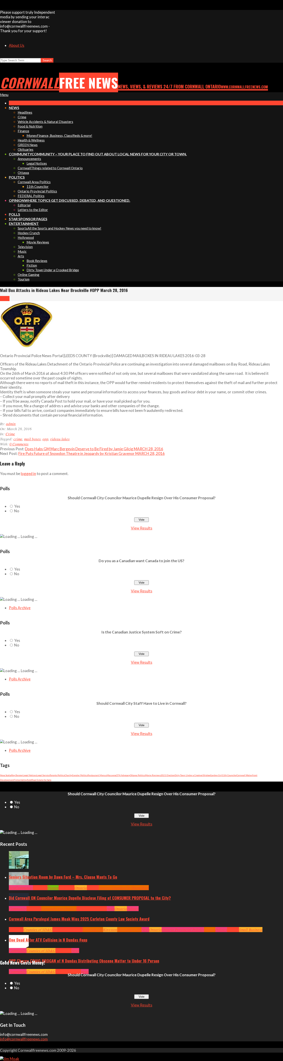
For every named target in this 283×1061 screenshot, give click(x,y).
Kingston (110, 929)
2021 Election (168, 775)
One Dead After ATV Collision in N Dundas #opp (48, 940)
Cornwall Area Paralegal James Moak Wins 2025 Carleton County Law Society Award (79, 919)
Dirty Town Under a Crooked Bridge (192, 775)
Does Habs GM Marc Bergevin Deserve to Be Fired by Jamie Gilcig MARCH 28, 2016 (94, 449)
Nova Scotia (5, 775)
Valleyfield (26, 779)
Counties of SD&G (37, 929)
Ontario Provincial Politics (183, 929)
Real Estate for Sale (41, 779)
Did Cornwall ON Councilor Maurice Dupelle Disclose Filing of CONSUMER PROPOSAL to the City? (90, 898)
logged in (28, 473)
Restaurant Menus (97, 775)
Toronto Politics (57, 775)
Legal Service (43, 775)
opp (45, 438)
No (16, 511)
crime (17, 438)
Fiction (17, 779)
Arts (12, 887)
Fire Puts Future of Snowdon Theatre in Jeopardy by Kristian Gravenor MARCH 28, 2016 (91, 453)
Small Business (250, 929)
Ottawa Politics (137, 775)
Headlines (67, 887)
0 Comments (19, 444)
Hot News (99, 908)
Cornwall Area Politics (58, 908)
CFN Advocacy (123, 775)
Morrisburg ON (129, 929)
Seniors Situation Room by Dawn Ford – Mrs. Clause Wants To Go (63, 877)
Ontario (81, 887)
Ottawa (209, 929)
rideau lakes (60, 438)
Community (24, 887)
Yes (17, 506)
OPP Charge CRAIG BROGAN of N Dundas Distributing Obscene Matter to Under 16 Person (84, 961)
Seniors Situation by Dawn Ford (124, 887)
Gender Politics (80, 775)
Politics (133, 908)
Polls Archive (20, 607)
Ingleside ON (93, 929)
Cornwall (40, 887)
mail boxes (32, 438)
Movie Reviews (153, 775)
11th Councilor (229, 775)
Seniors (93, 887)
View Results (141, 528)
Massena (111, 775)
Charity (68, 775)
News (111, 908)
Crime (5, 298)
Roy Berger (17, 775)
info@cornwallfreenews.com (24, 1039)
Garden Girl (216, 775)
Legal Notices (29, 775)
